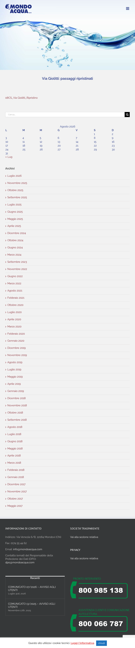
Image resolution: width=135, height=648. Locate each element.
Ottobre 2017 (15, 498)
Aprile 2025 (14, 226)
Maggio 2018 (15, 448)
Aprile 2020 (14, 319)
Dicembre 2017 (16, 484)
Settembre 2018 (17, 419)
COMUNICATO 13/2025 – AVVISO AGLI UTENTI (31, 605)
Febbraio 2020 (16, 333)
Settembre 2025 (17, 197)
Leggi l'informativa (82, 643)
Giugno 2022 (15, 276)
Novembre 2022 (17, 269)
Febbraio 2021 (15, 297)
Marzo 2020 (14, 326)
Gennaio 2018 (15, 477)
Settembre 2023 (17, 261)
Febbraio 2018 (15, 469)
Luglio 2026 (14, 175)
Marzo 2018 (14, 462)
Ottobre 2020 (15, 305)
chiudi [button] (101, 643)
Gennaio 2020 (15, 340)
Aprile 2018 (14, 455)
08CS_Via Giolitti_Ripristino (21, 97)
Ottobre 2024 (15, 240)
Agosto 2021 (14, 290)
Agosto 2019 (14, 362)
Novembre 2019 (17, 355)
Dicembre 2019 (16, 348)
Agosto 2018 (14, 427)
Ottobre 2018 (15, 412)
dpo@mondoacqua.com (19, 562)
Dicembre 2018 (16, 398)
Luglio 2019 (14, 369)
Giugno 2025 (15, 211)
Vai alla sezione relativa (84, 537)
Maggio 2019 (15, 376)
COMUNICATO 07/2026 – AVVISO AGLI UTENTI (32, 588)
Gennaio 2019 (15, 391)
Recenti (35, 578)
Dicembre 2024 (16, 233)
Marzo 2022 (14, 283)
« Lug (8, 156)
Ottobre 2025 (15, 190)
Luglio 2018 (14, 434)
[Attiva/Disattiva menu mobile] (128, 8)
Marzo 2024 (14, 254)
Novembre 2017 (17, 491)
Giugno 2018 (14, 441)
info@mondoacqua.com (27, 549)
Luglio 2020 (14, 312)
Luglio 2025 (14, 204)
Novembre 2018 (17, 405)
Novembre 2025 (17, 183)
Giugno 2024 (15, 247)
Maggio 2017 (14, 505)
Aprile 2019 (14, 383)
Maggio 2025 (15, 218)
